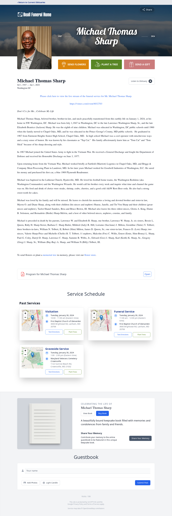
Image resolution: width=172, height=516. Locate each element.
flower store (90, 254)
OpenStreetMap (89, 508)
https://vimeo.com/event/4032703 (86, 103)
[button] (32, 317)
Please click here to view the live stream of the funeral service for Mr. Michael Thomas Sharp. (86, 96)
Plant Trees (73, 332)
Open (147, 274)
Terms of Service (93, 504)
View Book (87, 413)
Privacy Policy (78, 504)
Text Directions (54, 332)
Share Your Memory (140, 438)
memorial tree (49, 254)
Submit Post (142, 482)
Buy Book (102, 413)
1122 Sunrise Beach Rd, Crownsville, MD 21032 (61, 365)
